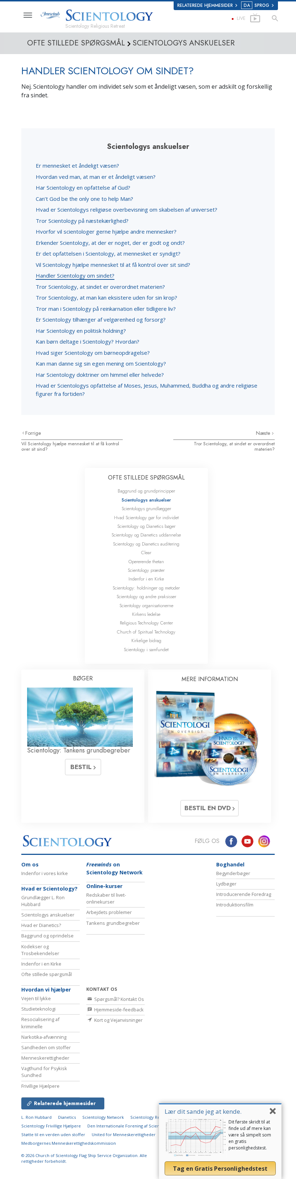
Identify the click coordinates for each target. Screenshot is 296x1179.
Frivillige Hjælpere (40, 1086)
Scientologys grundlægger (146, 508)
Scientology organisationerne (146, 605)
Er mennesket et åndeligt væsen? (77, 165)
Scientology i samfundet (146, 649)
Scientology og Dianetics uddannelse (146, 534)
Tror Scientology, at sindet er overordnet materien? (100, 286)
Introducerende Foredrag (243, 894)
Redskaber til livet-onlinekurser (106, 898)
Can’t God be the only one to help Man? (84, 198)
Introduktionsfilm (234, 904)
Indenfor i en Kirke (146, 578)
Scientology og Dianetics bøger (146, 526)
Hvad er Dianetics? (41, 925)
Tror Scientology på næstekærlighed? (82, 220)
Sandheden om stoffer (46, 1047)
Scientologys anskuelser (146, 499)
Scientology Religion (150, 1117)
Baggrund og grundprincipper (146, 490)
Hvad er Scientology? (49, 888)
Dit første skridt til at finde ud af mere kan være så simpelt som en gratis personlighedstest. (249, 1135)
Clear (146, 552)
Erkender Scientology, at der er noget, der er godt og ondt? (110, 242)
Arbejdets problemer (109, 912)
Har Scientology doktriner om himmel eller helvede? (100, 374)
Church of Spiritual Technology (146, 631)
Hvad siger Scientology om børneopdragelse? (93, 352)
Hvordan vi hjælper (46, 989)
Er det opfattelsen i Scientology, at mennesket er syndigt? (108, 253)
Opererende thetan (146, 561)
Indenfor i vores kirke (44, 873)
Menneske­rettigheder (45, 1058)
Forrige (33, 433)
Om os (30, 864)
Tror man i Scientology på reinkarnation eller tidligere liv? (106, 308)
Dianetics (67, 1117)
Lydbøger (226, 883)
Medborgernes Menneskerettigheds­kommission (68, 1143)
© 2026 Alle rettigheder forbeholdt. (84, 1158)
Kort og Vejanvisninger (118, 1020)
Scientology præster (146, 570)
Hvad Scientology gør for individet (146, 517)
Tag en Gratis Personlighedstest (220, 1169)
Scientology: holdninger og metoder (146, 587)
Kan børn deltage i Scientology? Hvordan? (87, 341)
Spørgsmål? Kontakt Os (118, 999)
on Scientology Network (114, 868)
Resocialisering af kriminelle (40, 1022)
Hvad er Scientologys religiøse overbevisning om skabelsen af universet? (126, 209)
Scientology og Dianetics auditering (146, 543)
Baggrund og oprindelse (47, 935)
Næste (264, 433)
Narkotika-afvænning (43, 1037)
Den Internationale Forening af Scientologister (133, 1126)
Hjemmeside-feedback (118, 1009)
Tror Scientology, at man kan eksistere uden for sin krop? (106, 297)
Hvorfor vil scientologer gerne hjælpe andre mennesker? (106, 231)
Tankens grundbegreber (113, 923)
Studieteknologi (38, 1009)
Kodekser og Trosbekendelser (40, 950)
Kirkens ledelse (146, 614)
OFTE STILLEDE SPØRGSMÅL (146, 477)
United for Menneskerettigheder (124, 1134)
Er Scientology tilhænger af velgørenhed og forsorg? (101, 319)
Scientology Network (103, 1117)
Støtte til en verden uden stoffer (53, 1134)
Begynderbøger (233, 873)
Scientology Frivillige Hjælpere (51, 1126)
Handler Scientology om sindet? (75, 275)
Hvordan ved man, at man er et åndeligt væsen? (96, 176)
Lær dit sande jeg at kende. (203, 1111)
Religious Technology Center (146, 622)
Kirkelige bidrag (146, 640)
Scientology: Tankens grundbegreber (78, 750)
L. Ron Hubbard (36, 1117)
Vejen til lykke (36, 998)
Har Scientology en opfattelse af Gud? (83, 187)
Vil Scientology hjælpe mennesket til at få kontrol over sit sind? (113, 264)
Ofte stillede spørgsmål (46, 974)
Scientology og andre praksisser (146, 596)
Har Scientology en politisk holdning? (81, 330)
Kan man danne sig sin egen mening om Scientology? (101, 363)
